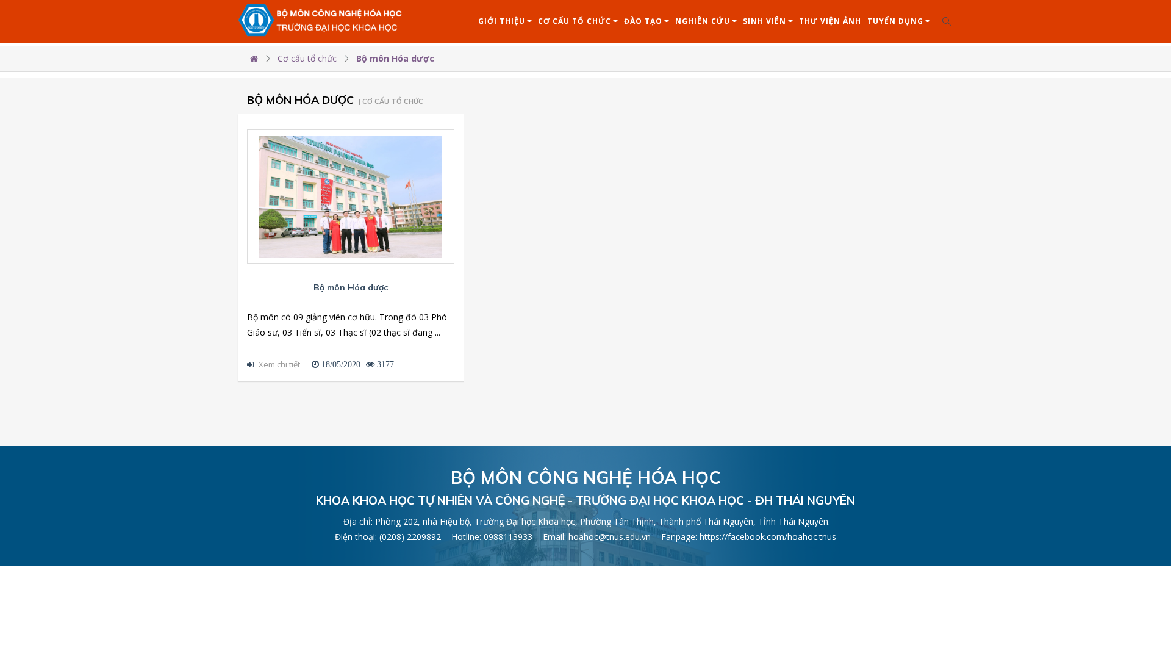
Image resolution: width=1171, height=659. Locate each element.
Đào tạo (643, 21)
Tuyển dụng (895, 21)
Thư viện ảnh (830, 21)
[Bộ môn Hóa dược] (351, 197)
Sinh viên (764, 21)
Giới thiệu (501, 21)
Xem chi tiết (278, 364)
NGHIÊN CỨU (702, 21)
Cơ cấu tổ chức (574, 21)
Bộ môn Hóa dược (395, 58)
